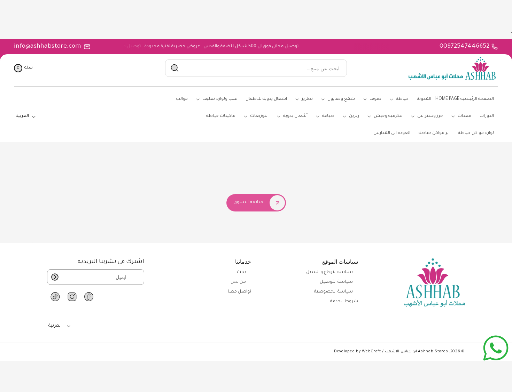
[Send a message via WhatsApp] (496, 348)
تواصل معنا (239, 291)
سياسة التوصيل (336, 282)
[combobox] (255, 68)
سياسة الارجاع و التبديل (329, 272)
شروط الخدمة (344, 301)
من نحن (238, 282)
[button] (23, 68)
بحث (241, 272)
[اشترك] (54, 277)
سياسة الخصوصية (333, 291)
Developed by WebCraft (357, 352)
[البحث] (175, 68)
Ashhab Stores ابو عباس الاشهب (416, 352)
